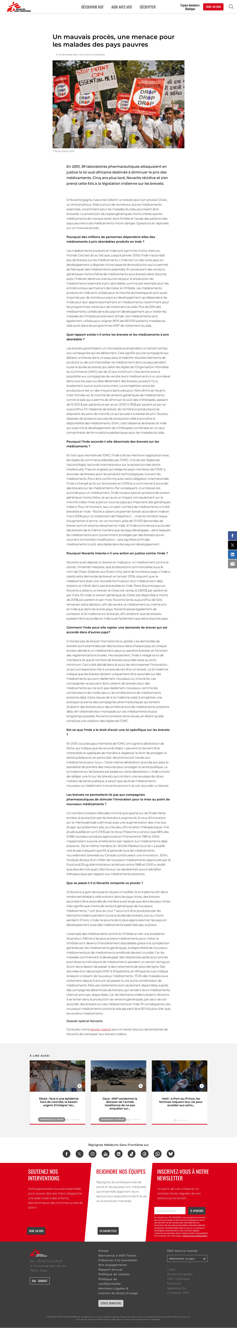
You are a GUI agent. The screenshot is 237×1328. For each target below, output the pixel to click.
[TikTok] (132, 1154)
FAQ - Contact (39, 1281)
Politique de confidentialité (109, 1281)
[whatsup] (158, 1154)
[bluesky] (171, 1154)
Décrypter (148, 7)
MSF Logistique (178, 1278)
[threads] (145, 1154)
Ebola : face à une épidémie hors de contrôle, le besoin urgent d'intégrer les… (59, 1102)
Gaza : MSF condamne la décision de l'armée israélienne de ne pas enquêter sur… (120, 1103)
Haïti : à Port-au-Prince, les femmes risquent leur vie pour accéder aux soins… (181, 1102)
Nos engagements (112, 1265)
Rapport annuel (110, 1269)
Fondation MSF (178, 1293)
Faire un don (36, 1231)
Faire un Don (213, 7)
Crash (171, 1269)
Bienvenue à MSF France (117, 1255)
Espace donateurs (190, 5)
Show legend (79, 1086)
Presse (103, 1251)
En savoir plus (108, 1231)
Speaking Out (177, 1288)
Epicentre (174, 1283)
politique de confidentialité (195, 1236)
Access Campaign (180, 1274)
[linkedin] (118, 1154)
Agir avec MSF (121, 7)
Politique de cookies (114, 1274)
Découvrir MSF (92, 7)
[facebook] (66, 1154)
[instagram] (92, 1154)
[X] (79, 1154)
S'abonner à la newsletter (117, 1260)
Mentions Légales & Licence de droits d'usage (118, 1291)
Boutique (190, 9)
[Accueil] (18, 7)
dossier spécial (100, 1029)
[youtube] (105, 1154)
